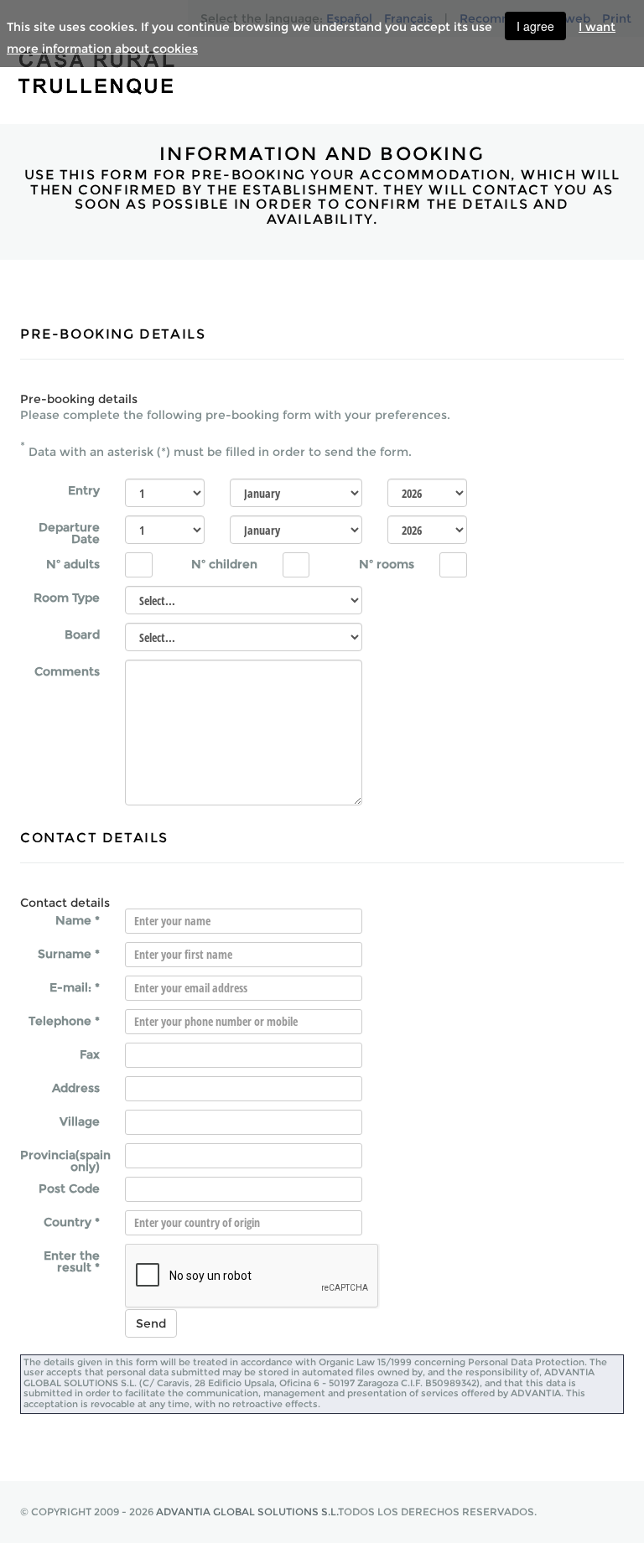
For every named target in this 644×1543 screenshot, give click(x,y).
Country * (72, 1221)
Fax (90, 1053)
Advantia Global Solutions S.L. (247, 1511)
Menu (621, 68)
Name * (77, 919)
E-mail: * (74, 986)
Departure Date (69, 532)
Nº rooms (386, 563)
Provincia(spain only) (65, 1160)
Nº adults (73, 563)
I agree (535, 26)
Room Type (67, 596)
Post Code (69, 1187)
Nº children (224, 563)
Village (80, 1120)
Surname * (69, 953)
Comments (67, 670)
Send (151, 1323)
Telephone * (64, 1020)
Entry (84, 489)
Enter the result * (72, 1260)
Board (82, 633)
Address (76, 1087)
